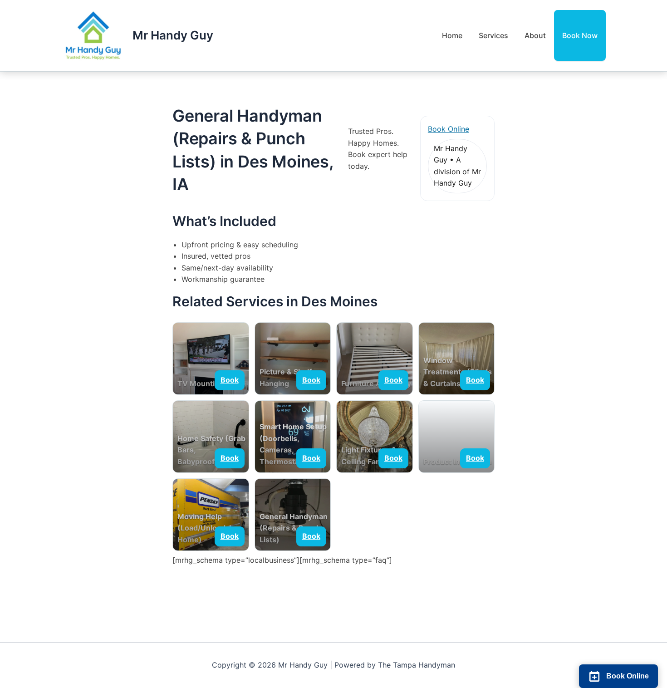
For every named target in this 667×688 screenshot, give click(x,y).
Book (230, 379)
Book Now (580, 35)
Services (493, 35)
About (535, 35)
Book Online (448, 128)
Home (452, 35)
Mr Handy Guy (172, 35)
